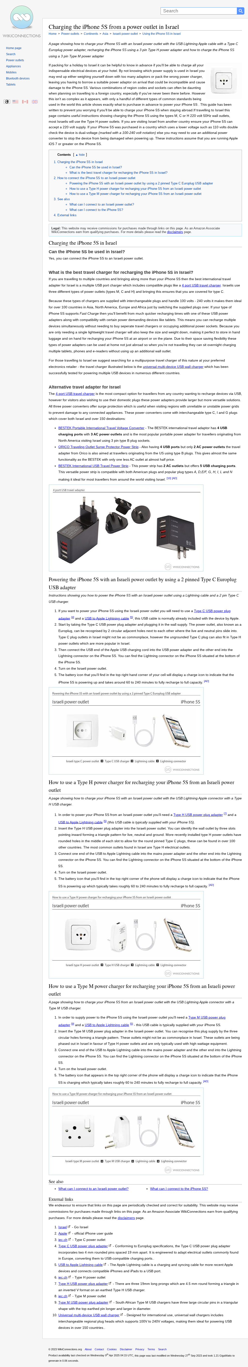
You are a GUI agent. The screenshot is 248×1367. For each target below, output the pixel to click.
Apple (62, 1233)
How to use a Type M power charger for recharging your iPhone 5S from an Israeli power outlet (136, 194)
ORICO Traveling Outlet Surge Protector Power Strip (98, 447)
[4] (72, 617)
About (88, 1349)
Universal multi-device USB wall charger (88, 1315)
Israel (62, 1227)
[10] (169, 478)
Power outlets (15, 60)
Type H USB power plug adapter (198, 815)
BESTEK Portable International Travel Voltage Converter (101, 428)
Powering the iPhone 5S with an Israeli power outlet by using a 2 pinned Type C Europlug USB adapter (141, 183)
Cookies (112, 1349)
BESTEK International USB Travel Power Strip (93, 466)
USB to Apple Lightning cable (107, 618)
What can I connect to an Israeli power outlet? (102, 204)
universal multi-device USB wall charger (173, 367)
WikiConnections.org (70, 1349)
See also (63, 199)
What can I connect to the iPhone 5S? (96, 210)
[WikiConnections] (21, 9)
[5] (131, 617)
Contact (99, 1349)
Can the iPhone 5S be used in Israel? (96, 167)
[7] (225, 813)
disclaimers (175, 232)
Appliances (13, 66)
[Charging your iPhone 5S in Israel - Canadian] (25, 102)
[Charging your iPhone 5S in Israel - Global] (7, 102)
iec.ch (62, 1240)
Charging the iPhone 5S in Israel (80, 162)
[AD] (174, 478)
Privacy (139, 1349)
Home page (14, 48)
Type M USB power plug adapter (83, 1302)
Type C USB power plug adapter (83, 1246)
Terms (151, 1349)
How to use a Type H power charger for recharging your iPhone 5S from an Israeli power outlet (135, 188)
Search (11, 54)
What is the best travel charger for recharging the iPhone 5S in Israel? (118, 172)
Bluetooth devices (18, 78)
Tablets (11, 84)
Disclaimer (126, 1349)
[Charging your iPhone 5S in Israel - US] (15, 102)
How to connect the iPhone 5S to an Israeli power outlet (96, 178)
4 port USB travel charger (201, 285)
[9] (72, 1023)
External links (67, 215)
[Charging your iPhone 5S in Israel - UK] (35, 102)
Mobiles (11, 72)
